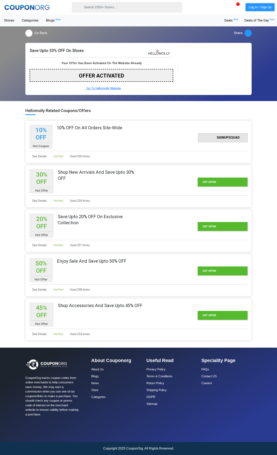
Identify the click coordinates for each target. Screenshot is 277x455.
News (95, 383)
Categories (30, 20)
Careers (206, 383)
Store (94, 390)
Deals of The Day (259, 20)
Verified (58, 156)
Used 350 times (79, 156)
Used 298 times (79, 289)
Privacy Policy (155, 369)
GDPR (150, 397)
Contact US (209, 376)
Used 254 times (79, 334)
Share (238, 33)
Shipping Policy (156, 390)
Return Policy (155, 383)
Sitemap (151, 403)
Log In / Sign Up (260, 7)
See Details (39, 156)
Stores (9, 20)
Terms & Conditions (159, 376)
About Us (97, 369)
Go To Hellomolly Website (103, 88)
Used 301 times (79, 245)
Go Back (40, 33)
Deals (231, 20)
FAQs (205, 369)
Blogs (53, 20)
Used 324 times (79, 200)
